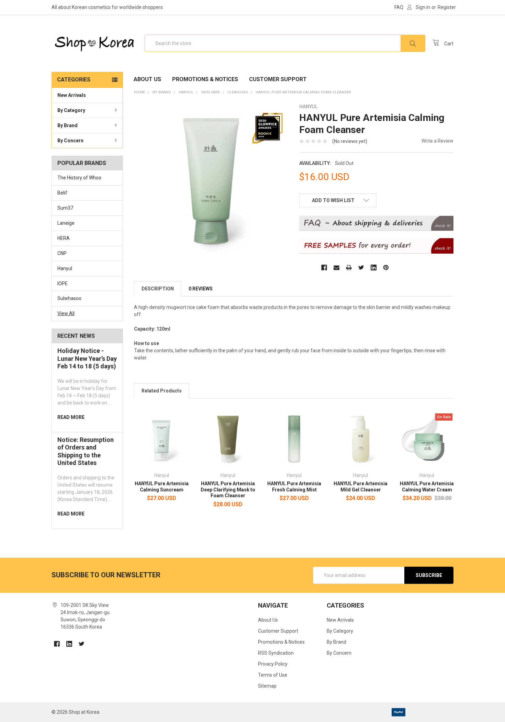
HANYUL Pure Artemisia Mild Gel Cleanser (361, 486)
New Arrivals (71, 95)
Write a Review (437, 141)
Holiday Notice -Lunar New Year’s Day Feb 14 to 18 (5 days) (87, 358)
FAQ (398, 7)
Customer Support (278, 79)
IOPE (62, 283)
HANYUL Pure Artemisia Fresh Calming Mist (294, 486)
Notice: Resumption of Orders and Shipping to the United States (85, 451)
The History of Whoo (79, 177)
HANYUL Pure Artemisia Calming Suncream (162, 486)
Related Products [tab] (162, 390)
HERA (63, 238)
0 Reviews (201, 288)
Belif (62, 193)
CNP (62, 253)
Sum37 (65, 208)
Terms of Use (272, 675)
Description (158, 288)
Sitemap (267, 686)
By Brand (67, 125)
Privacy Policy (273, 664)
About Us (147, 79)
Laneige (66, 223)
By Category (71, 110)
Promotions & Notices (205, 79)
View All (66, 313)
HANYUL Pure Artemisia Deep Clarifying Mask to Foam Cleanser (228, 489)
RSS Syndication (276, 653)
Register (447, 7)
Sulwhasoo (69, 298)
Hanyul (64, 268)
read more (71, 417)
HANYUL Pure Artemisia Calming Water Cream (427, 486)
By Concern (70, 140)
